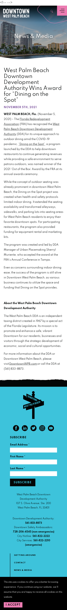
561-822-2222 (41, 536)
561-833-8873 (33, 523)
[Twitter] (33, 430)
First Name (17, 457)
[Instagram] (42, 430)
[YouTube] (51, 430)
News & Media (23, 570)
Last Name (17, 469)
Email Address (20, 445)
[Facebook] (16, 430)
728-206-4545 (22, 532)
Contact (20, 563)
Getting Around (25, 555)
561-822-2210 (41, 540)
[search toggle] (52, 12)
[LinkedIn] (25, 430)
